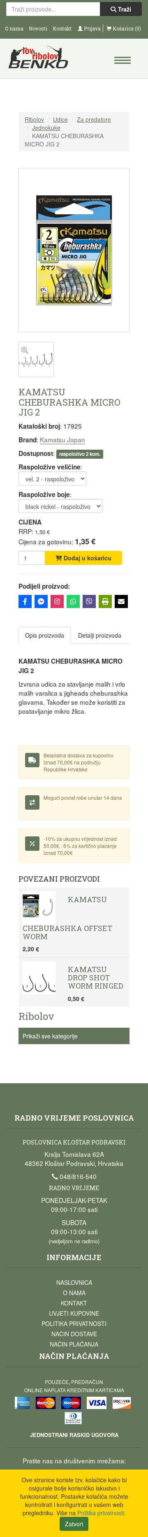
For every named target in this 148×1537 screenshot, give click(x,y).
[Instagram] (57, 601)
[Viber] (89, 601)
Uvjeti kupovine (74, 1313)
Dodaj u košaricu (86, 558)
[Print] (105, 601)
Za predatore (94, 119)
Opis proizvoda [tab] (44, 635)
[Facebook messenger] (41, 601)
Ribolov (34, 119)
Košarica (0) (126, 28)
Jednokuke (46, 127)
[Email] (121, 601)
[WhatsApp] (73, 601)
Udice (60, 119)
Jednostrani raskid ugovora (74, 1435)
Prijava (92, 28)
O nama (14, 28)
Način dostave (74, 1334)
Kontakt (62, 28)
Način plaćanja (74, 1344)
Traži (123, 9)
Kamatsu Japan (62, 439)
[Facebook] (25, 601)
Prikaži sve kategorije (50, 1036)
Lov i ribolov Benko (40, 59)
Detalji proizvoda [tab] (99, 635)
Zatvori (74, 1524)
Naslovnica (74, 1282)
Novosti (38, 28)
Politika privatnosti (74, 1323)
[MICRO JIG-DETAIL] (36, 375)
